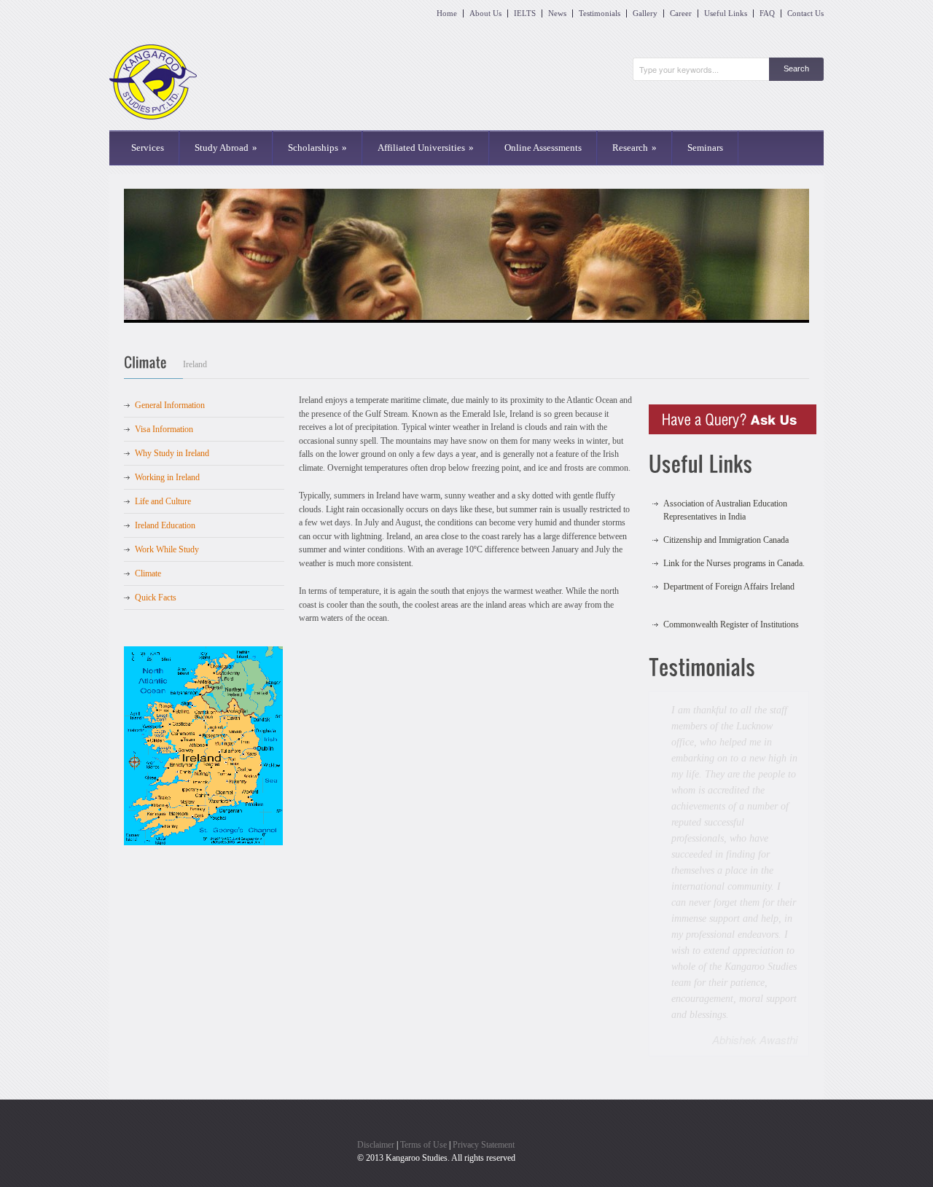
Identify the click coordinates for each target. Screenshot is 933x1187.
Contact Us (805, 13)
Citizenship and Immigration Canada (726, 527)
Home (447, 13)
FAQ (767, 13)
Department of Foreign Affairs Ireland (729, 573)
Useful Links (725, 13)
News (557, 13)
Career (681, 13)
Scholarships (317, 147)
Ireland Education (165, 525)
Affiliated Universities (426, 147)
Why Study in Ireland (172, 453)
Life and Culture (163, 501)
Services (147, 147)
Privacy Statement (484, 1000)
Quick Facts (155, 597)
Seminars (705, 147)
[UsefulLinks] (729, 466)
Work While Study (167, 549)
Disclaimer (375, 1000)
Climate (148, 573)
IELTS (525, 13)
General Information (170, 405)
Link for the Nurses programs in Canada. (734, 550)
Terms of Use (423, 1000)
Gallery (645, 13)
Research (634, 147)
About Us (485, 13)
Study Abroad (226, 147)
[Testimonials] (729, 669)
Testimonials (599, 13)
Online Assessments (543, 147)
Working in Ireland (167, 477)
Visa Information (164, 429)
